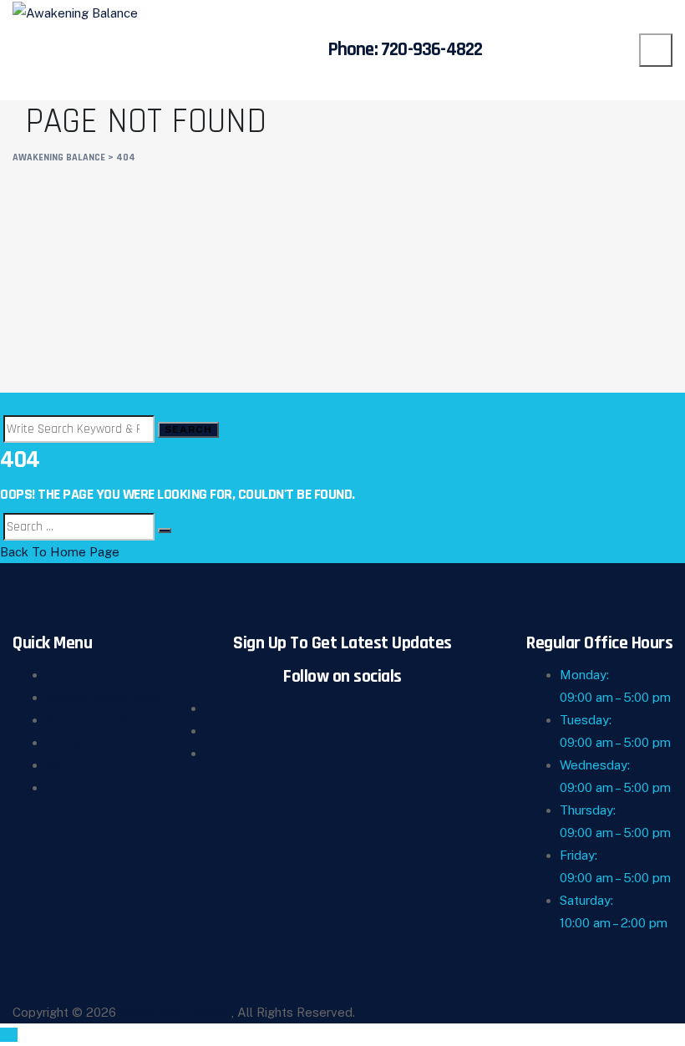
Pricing (65, 742)
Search (188, 429)
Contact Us (78, 787)
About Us (73, 675)
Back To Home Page (59, 552)
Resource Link (87, 720)
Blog (59, 765)
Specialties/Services (104, 697)
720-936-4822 (431, 50)
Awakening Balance (175, 1012)
